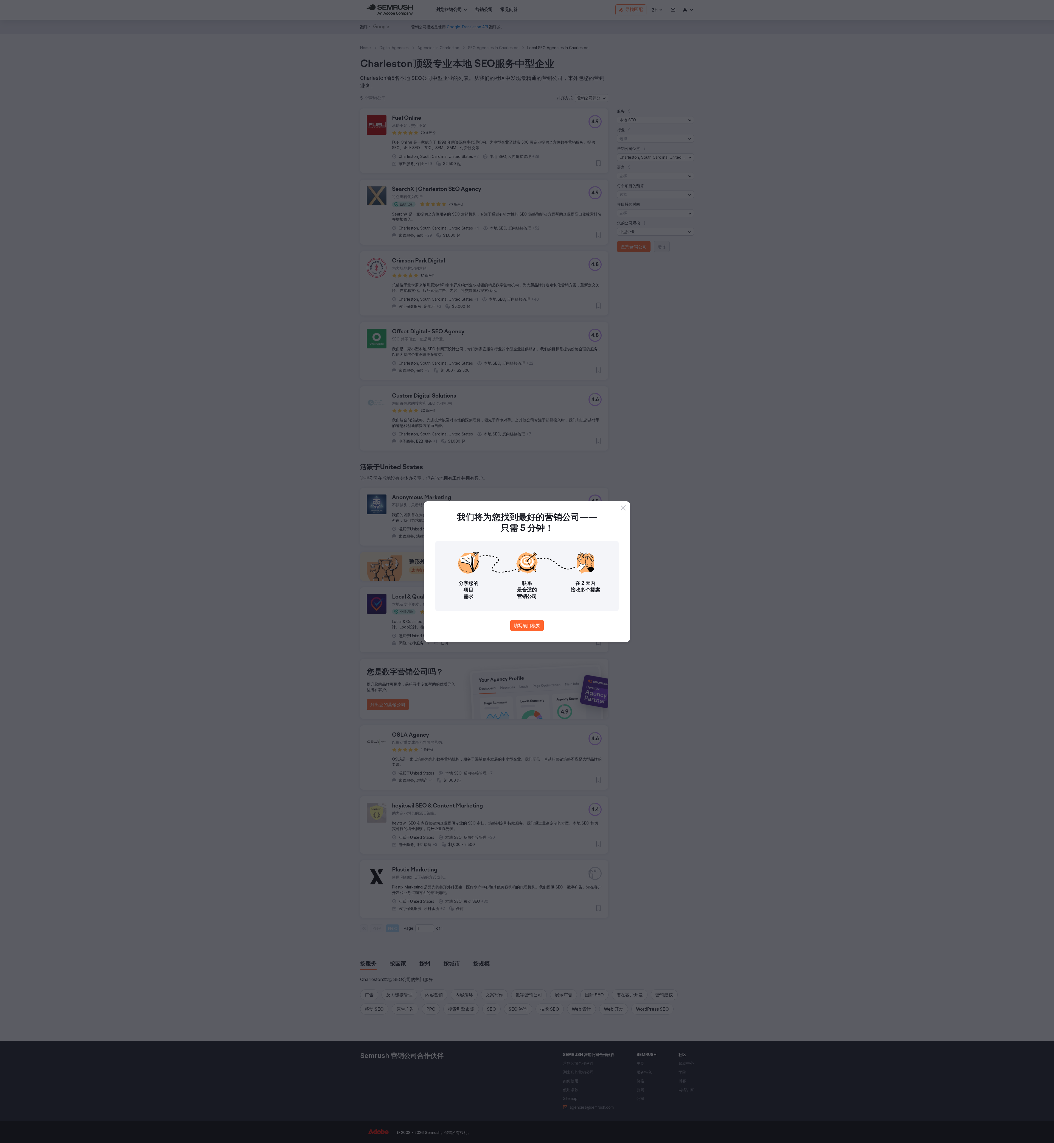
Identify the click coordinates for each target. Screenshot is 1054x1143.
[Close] (623, 508)
